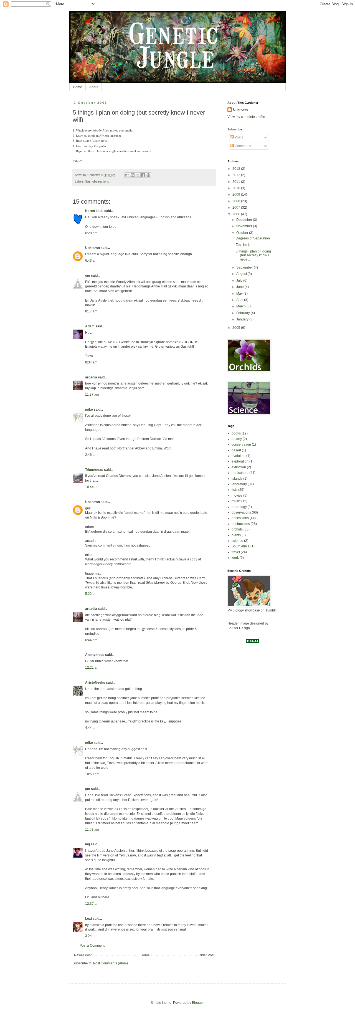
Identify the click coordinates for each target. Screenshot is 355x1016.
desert (236, 450)
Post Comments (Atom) (110, 963)
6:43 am (91, 260)
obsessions (240, 518)
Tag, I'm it (243, 245)
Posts (238, 137)
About (93, 87)
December (244, 220)
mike (89, 409)
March (241, 306)
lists (88, 181)
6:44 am (91, 640)
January (242, 319)
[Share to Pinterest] (148, 175)
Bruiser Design (238, 628)
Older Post (206, 955)
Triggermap (94, 470)
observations (241, 512)
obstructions (100, 181)
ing (87, 844)
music (236, 501)
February (243, 313)
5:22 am (91, 594)
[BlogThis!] (132, 175)
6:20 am (91, 233)
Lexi (88, 919)
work (235, 558)
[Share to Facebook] (143, 175)
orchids (237, 529)
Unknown (92, 248)
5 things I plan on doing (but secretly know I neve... (253, 255)
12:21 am (92, 667)
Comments (242, 146)
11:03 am (92, 829)
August (242, 274)
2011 (236, 182)
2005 (236, 328)
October (242, 233)
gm (87, 275)
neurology (239, 507)
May (240, 293)
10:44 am (92, 487)
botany (237, 439)
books (236, 433)
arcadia (91, 377)
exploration (240, 461)
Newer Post (83, 955)
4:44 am (91, 728)
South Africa (241, 546)
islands (237, 479)
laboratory (239, 484)
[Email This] (127, 175)
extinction (239, 467)
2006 (236, 214)
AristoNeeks (95, 682)
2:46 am (91, 455)
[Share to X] (138, 175)
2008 (236, 201)
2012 (236, 175)
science (237, 541)
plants (236, 535)
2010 (236, 188)
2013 (236, 169)
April (240, 300)
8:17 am (91, 311)
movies (237, 495)
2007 (236, 207)
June (240, 287)
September (245, 267)
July (239, 280)
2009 (236, 194)
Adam (90, 326)
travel (236, 552)
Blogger (198, 1003)
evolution (238, 456)
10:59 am (92, 774)
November (244, 226)
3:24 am (91, 936)
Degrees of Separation (253, 238)
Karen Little (94, 211)
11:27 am (92, 394)
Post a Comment (92, 945)
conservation (241, 444)
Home (77, 87)
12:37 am (92, 904)
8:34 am (91, 362)
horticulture (240, 473)
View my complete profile (246, 117)
